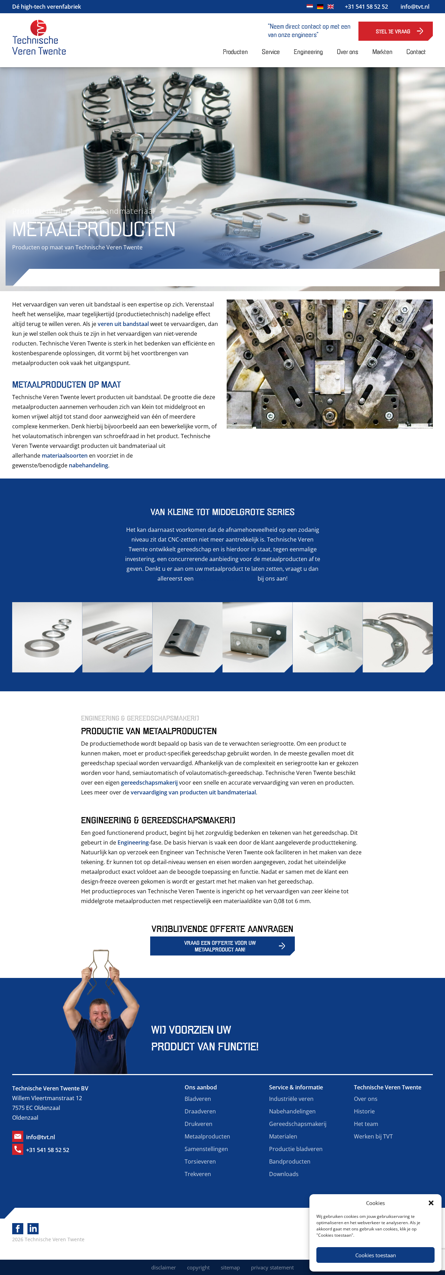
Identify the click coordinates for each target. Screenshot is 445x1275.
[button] (431, 1202)
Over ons (347, 51)
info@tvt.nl (414, 6)
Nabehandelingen (292, 1111)
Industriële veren (291, 1099)
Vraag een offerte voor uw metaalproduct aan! (220, 946)
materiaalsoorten (65, 455)
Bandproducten (289, 1161)
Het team (366, 1124)
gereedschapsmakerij (149, 782)
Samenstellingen (206, 1149)
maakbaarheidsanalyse (225, 578)
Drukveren (198, 1124)
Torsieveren (200, 1161)
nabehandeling (88, 465)
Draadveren (200, 1111)
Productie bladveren (296, 1149)
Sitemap (230, 1267)
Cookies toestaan (375, 1255)
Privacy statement (272, 1267)
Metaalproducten (207, 1136)
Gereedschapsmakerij (297, 1124)
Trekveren (198, 1174)
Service (271, 51)
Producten (235, 51)
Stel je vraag (393, 31)
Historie (364, 1111)
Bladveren (198, 1099)
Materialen (283, 1136)
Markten (382, 51)
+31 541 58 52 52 (366, 6)
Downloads (284, 1174)
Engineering (308, 51)
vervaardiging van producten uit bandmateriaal (193, 792)
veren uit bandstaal (123, 324)
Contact (416, 51)
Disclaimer (163, 1267)
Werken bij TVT (373, 1136)
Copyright (198, 1267)
